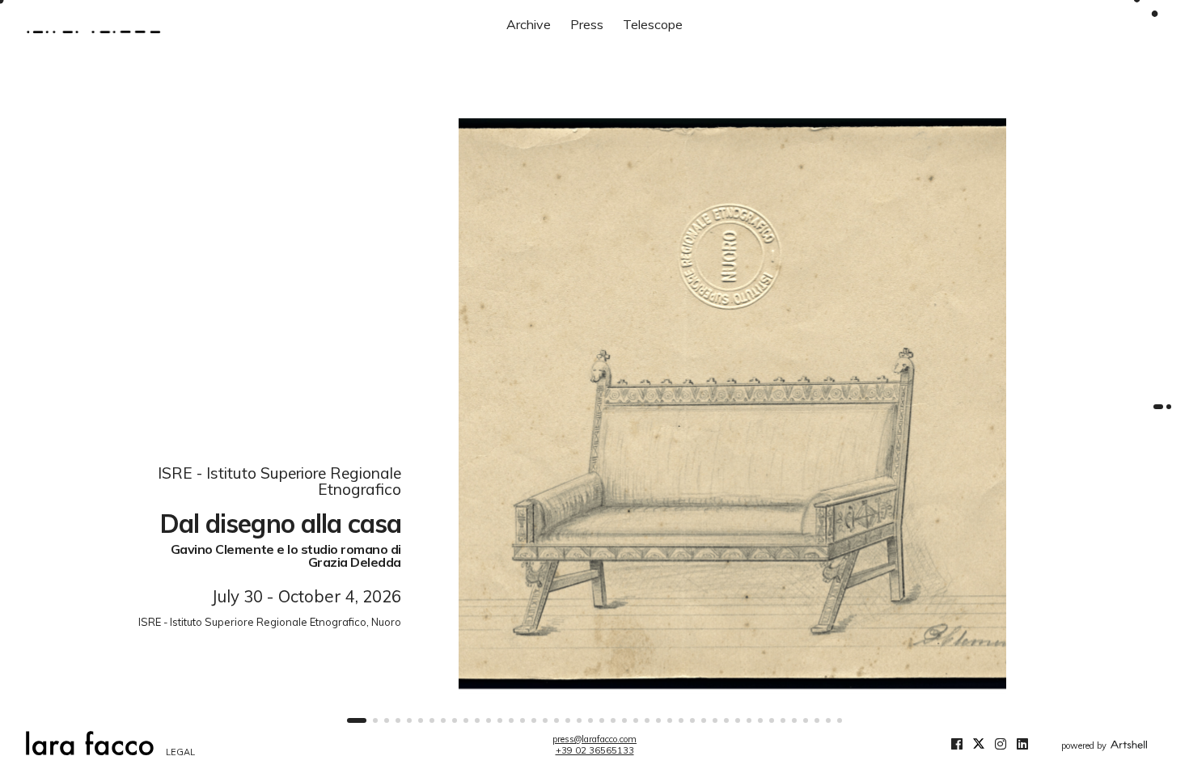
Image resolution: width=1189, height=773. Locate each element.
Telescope (653, 24)
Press (586, 24)
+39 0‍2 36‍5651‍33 (595, 750)
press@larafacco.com (594, 739)
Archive (528, 24)
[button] (356, 720)
